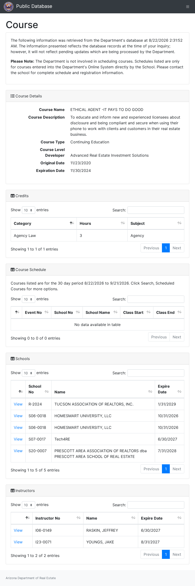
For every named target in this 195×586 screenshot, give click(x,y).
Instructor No (47, 518)
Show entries (30, 209)
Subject (138, 223)
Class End (165, 312)
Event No (33, 312)
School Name (98, 312)
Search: (119, 210)
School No (63, 312)
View (18, 404)
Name (59, 392)
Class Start (133, 312)
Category (22, 223)
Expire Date (164, 389)
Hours (85, 223)
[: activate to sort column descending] (16, 312)
